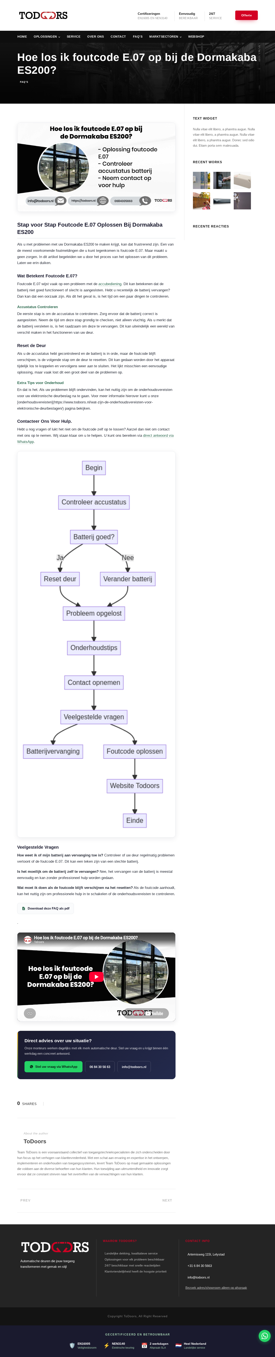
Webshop (196, 36)
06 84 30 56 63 (100, 1067)
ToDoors (35, 1141)
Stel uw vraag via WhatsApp (56, 1066)
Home (22, 36)
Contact (118, 36)
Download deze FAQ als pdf (48, 908)
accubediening (109, 284)
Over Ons (95, 36)
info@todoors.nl (134, 1067)
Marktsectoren (163, 36)
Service (74, 36)
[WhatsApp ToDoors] (265, 1336)
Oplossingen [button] (45, 36)
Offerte (246, 15)
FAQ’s (138, 36)
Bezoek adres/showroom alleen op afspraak (216, 1287)
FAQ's (24, 82)
